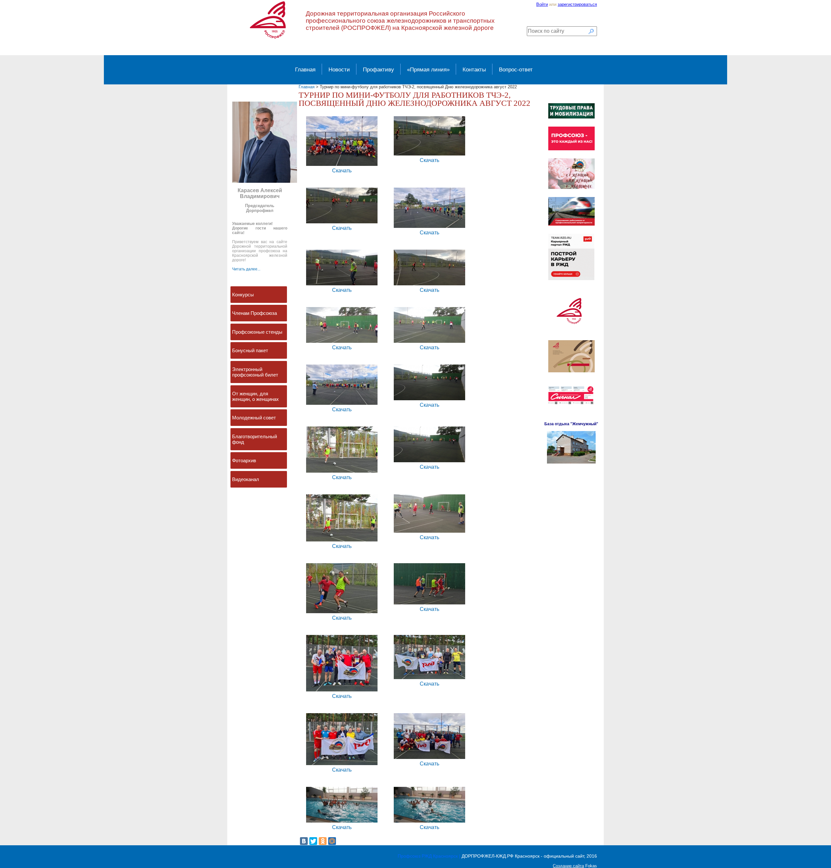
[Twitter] (313, 841)
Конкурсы (243, 294)
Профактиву (378, 70)
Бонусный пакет (250, 350)
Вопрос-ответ (516, 70)
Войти (542, 4)
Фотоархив (244, 460)
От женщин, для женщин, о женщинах (255, 396)
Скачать (342, 170)
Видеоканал (245, 479)
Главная (305, 70)
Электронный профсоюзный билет (255, 372)
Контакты (474, 70)
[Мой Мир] (332, 841)
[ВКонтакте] (304, 841)
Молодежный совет (254, 417)
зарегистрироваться (577, 4)
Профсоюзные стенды (257, 332)
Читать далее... (246, 269)
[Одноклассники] (323, 841)
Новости (339, 70)
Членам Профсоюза (254, 313)
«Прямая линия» (428, 70)
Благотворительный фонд (254, 439)
